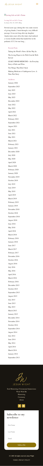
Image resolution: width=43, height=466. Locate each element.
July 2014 (11, 336)
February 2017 (13, 252)
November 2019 (13, 177)
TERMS (15, 460)
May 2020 (11, 159)
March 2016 (12, 278)
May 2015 (11, 307)
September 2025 (14, 86)
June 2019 (12, 188)
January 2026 (13, 83)
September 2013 (14, 357)
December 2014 (13, 318)
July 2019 (11, 184)
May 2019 (11, 191)
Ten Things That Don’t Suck (18, 68)
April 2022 (12, 112)
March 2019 (12, 198)
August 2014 (12, 332)
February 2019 (13, 202)
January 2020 (13, 173)
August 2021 (12, 126)
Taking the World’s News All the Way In (22, 51)
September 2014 (14, 328)
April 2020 (12, 162)
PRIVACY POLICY (24, 460)
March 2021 (12, 141)
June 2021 (12, 133)
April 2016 (12, 274)
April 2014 (12, 346)
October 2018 (13, 213)
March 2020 (12, 166)
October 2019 (13, 180)
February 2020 (13, 169)
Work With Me (21, 391)
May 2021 (11, 137)
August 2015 (12, 296)
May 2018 (11, 227)
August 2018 (12, 220)
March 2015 (12, 310)
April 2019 (12, 195)
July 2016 (11, 267)
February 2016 (13, 281)
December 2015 (13, 285)
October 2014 (13, 325)
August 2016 (12, 263)
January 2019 (13, 206)
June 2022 (12, 104)
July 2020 (11, 155)
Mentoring (21, 394)
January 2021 (13, 148)
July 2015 (11, 300)
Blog (20, 23)
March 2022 (12, 115)
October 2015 (13, 289)
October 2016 (13, 260)
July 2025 (11, 90)
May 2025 (11, 97)
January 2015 (13, 314)
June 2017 (12, 245)
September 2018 (14, 216)
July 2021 (11, 130)
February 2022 (13, 119)
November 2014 (13, 321)
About (21, 400)
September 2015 (14, 292)
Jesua (7, 23)
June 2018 (12, 224)
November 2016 (13, 256)
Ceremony (21, 397)
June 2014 (12, 339)
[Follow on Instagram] (23, 406)
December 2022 (13, 101)
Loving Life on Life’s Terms (13, 20)
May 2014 (11, 343)
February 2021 (13, 144)
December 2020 (13, 151)
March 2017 (12, 249)
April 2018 (12, 231)
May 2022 (11, 108)
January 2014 (13, 354)
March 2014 (12, 350)
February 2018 (13, 238)
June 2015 (12, 303)
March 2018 (12, 234)
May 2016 (11, 271)
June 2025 (12, 94)
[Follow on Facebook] (19, 406)
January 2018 (13, 242)
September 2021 (14, 122)
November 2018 (13, 209)
